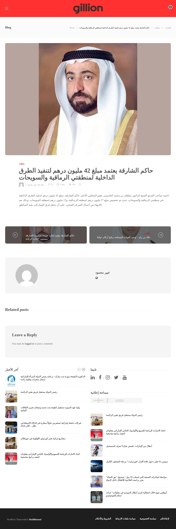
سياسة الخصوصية (148, 518)
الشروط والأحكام (103, 518)
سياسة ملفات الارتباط (125, 518)
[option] (45, 420)
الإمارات (168, 28)
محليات (157, 28)
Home (72, 28)
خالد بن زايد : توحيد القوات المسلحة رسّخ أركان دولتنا (123, 237)
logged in (29, 343)
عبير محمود (32, 184)
